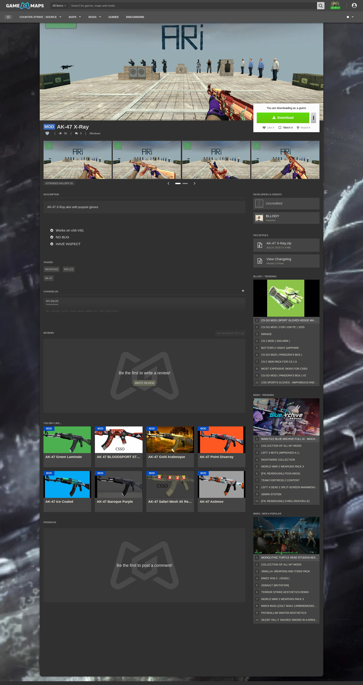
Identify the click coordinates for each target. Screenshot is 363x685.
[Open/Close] (243, 291)
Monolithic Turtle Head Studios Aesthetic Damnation (289, 557)
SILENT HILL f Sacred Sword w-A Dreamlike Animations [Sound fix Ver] (289, 619)
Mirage (266, 334)
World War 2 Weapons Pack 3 (282, 466)
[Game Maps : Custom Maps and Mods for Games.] (25, 5)
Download (285, 118)
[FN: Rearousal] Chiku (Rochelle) (285, 501)
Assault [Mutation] (275, 585)
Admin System (271, 494)
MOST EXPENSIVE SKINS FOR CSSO (284, 368)
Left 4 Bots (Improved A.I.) (280, 452)
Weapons (51, 269)
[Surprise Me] (350, 17)
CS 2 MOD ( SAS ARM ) (275, 340)
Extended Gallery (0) (59, 183)
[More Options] (313, 118)
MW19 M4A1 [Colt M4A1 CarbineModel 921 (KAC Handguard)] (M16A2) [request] (289, 605)
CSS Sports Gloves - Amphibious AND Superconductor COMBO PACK (289, 382)
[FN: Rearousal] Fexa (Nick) (280, 473)
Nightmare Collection (278, 459)
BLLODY (272, 216)
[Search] (321, 5)
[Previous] (168, 183)
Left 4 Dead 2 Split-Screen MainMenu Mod (289, 487)
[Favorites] (8, 17)
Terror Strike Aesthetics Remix (285, 592)
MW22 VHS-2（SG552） (276, 578)
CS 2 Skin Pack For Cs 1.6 (279, 361)
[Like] (47, 133)
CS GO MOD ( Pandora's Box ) (281, 354)
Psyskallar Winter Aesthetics (283, 612)
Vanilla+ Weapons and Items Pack (285, 571)
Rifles (68, 269)
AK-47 (48, 278)
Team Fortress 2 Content (280, 480)
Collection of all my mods (281, 445)
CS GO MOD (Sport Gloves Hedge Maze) (289, 320)
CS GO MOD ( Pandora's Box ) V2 (283, 375)
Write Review (144, 383)
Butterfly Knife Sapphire (280, 347)
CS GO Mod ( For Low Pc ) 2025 (283, 327)
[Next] (195, 183)
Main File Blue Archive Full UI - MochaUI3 (289, 438)
